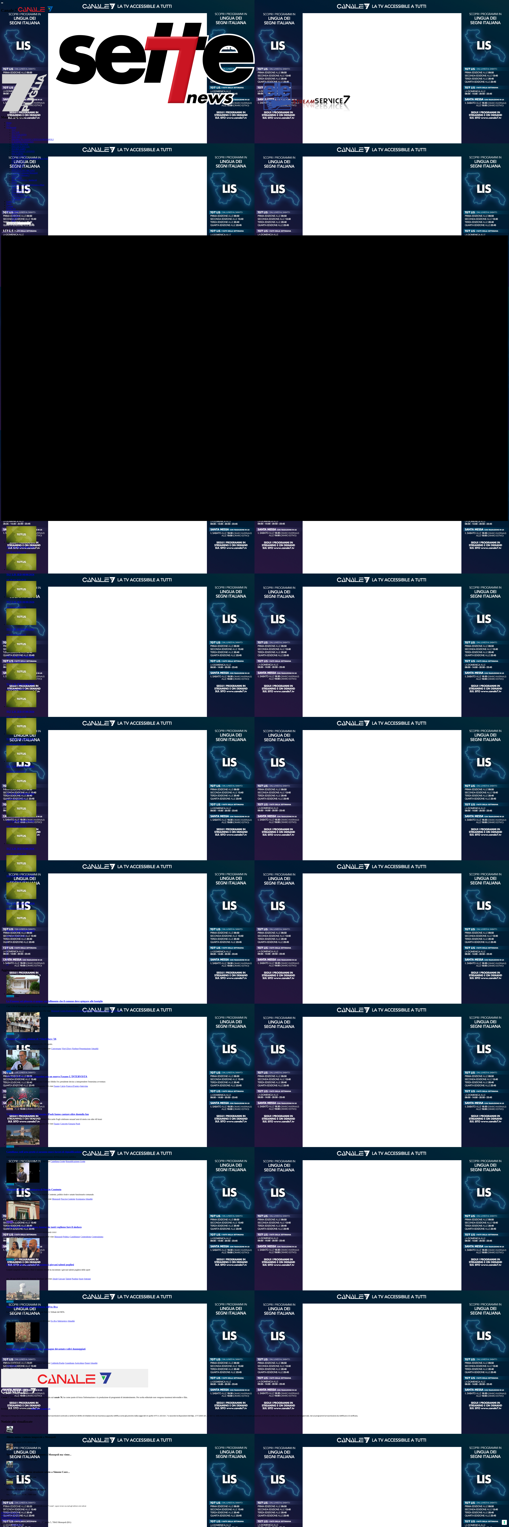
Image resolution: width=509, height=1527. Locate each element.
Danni (87, 1363)
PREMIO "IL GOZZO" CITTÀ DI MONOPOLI (33, 139)
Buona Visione (18, 166)
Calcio (63, 1086)
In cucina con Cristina (21, 197)
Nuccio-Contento (68, 1199)
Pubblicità (16, 199)
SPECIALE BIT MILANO (23, 170)
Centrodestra (86, 1237)
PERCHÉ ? (16, 137)
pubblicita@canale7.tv (10, 1517)
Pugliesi (75, 1279)
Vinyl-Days (66, 1048)
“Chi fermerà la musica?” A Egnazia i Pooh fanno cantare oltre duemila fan (47, 1114)
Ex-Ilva (54, 1321)
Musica (9, 1109)
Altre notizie (11, 1365)
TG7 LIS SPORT (19, 156)
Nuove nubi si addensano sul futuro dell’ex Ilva (32, 1306)
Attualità (10, 996)
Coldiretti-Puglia (57, 1363)
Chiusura (110, 1011)
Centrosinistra (97, 1237)
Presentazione (85, 1048)
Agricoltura (79, 1363)
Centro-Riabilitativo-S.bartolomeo (74, 1011)
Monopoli (55, 1011)
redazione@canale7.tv (10, 1515)
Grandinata (69, 1363)
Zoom (14, 182)
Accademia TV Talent (21, 190)
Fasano (57, 1086)
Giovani (61, 1279)
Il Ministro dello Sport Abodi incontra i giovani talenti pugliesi (40, 1264)
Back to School (18, 194)
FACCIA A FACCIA (21, 147)
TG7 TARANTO (19, 135)
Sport (8, 1071)
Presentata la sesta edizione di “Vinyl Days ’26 (31, 1039)
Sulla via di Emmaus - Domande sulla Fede (30, 158)
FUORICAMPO (19, 149)
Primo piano (17, 178)
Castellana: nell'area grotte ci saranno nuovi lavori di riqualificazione (44, 1151)
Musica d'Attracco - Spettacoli (24, 180)
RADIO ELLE (18, 163)
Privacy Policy (16, 1520)
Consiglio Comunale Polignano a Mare (28, 185)
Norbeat (75, 1048)
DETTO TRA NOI (20, 144)
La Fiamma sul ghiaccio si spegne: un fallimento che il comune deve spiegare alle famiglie (54, 1001)
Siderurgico (62, 1321)
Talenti (68, 1279)
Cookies (4, 1520)
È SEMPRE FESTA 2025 (23, 142)
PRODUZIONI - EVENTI (23, 151)
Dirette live (11, 209)
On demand (11, 127)
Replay (15, 187)
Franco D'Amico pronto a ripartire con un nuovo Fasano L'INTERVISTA (46, 1076)
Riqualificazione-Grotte (75, 1161)
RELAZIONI (17, 154)
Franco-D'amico (73, 1086)
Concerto (64, 1124)
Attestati (87, 1279)
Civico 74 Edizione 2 (20, 175)
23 (7, 964)
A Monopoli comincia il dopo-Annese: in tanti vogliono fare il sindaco (44, 1227)
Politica (9, 1222)
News (8, 204)
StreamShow (17, 1525)
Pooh (78, 1124)
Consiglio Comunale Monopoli (25, 173)
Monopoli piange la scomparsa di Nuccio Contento (33, 1189)
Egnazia (71, 1124)
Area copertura (12, 211)
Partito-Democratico (97, 1011)
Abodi (55, 1279)
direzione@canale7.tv (40, 1409)
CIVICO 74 (17, 168)
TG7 (8, 125)
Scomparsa (80, 1199)
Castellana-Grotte (58, 1161)
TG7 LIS (15, 132)
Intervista (84, 1086)
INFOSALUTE (18, 161)
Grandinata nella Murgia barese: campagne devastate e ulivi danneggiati (45, 1349)
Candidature (75, 1237)
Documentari (17, 192)
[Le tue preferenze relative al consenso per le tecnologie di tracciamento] (504, 1522)
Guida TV (10, 201)
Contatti (9, 206)
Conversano (56, 1048)
